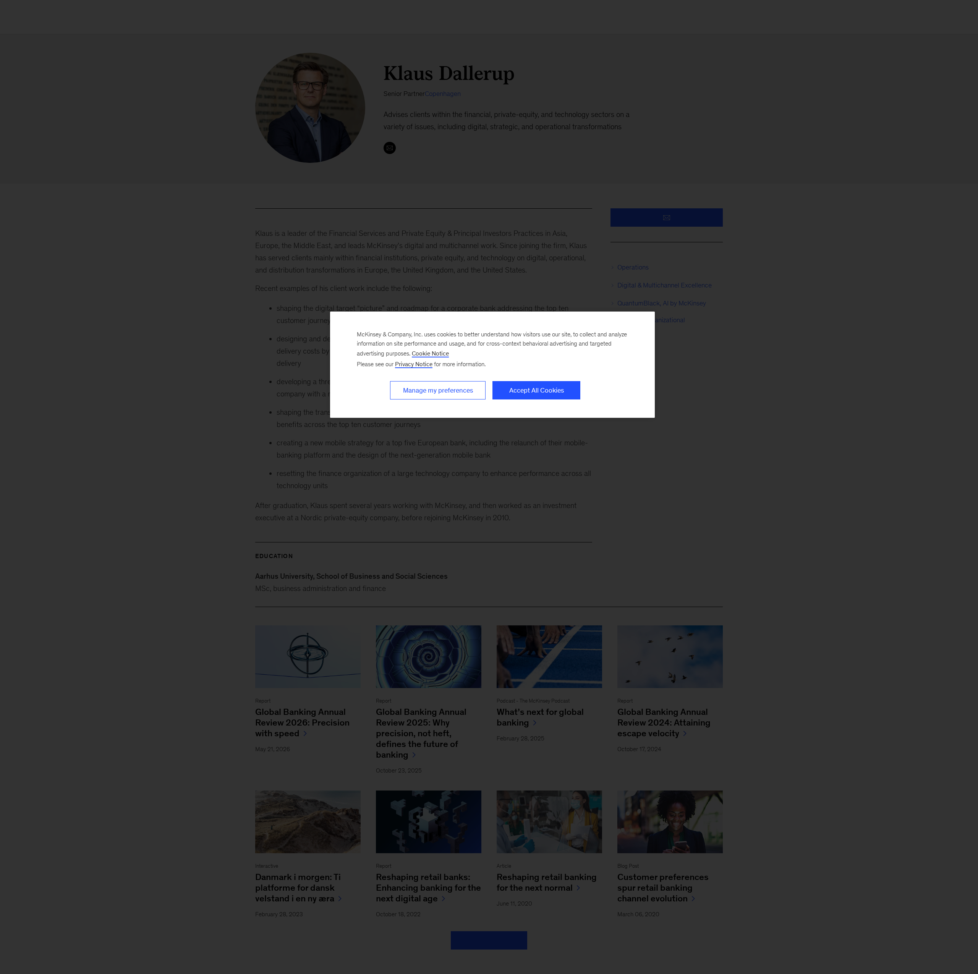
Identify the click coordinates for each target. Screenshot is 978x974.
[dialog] (492, 365)
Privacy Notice (413, 364)
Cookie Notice (430, 353)
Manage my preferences (438, 390)
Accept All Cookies (536, 390)
